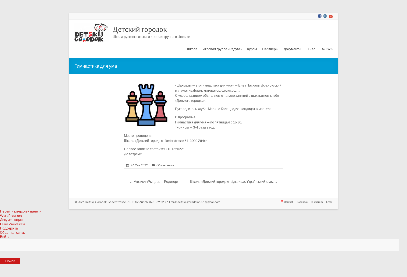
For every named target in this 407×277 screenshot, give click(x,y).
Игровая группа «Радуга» (222, 49)
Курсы (252, 49)
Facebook (302, 201)
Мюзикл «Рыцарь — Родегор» (154, 181)
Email (329, 201)
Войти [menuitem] (5, 237)
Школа (192, 49)
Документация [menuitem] (11, 220)
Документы (292, 49)
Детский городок (140, 29)
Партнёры (270, 49)
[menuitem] (203, 255)
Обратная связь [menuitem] (12, 232)
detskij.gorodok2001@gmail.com (198, 202)
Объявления (165, 165)
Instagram (317, 201)
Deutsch (327, 49)
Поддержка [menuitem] (9, 228)
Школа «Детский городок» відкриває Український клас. (233, 181)
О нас (311, 49)
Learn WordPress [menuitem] (12, 224)
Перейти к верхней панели (20, 211)
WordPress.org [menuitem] (11, 215)
